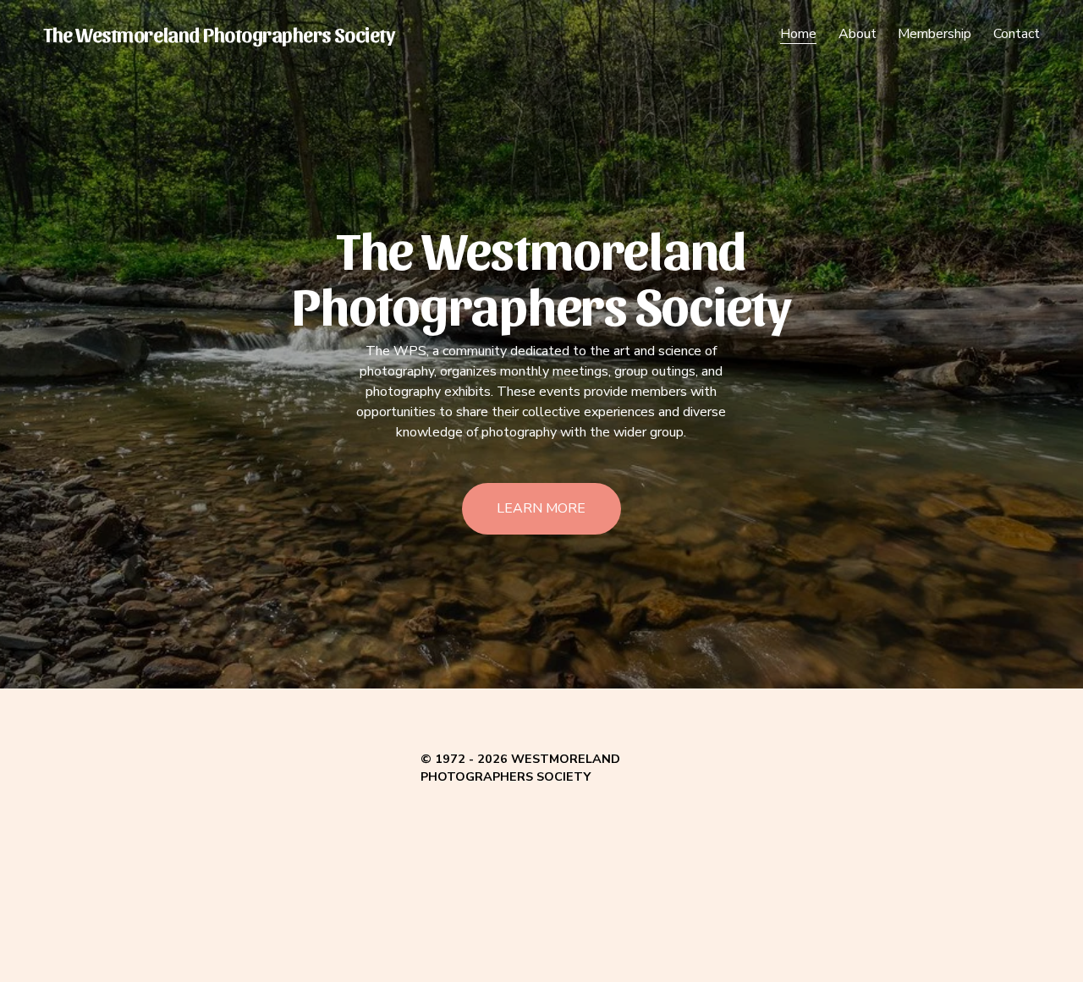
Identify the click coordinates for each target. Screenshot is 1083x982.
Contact (1016, 34)
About (857, 34)
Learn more (541, 508)
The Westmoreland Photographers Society (218, 34)
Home (798, 34)
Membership (934, 34)
